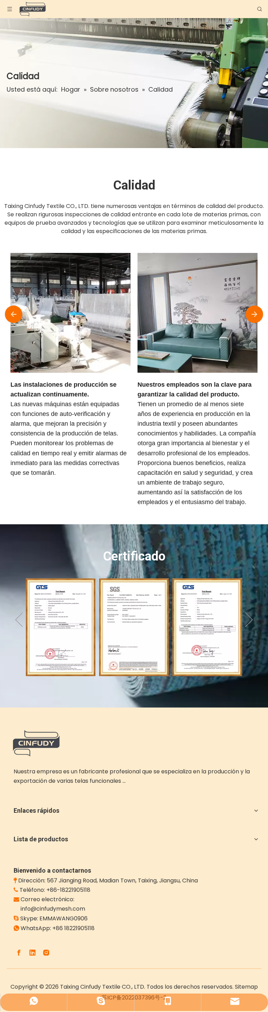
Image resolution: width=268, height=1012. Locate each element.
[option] (61, 627)
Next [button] (249, 619)
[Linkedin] (32, 953)
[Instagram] (46, 953)
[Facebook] (19, 953)
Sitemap (246, 987)
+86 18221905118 (73, 928)
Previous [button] (19, 619)
